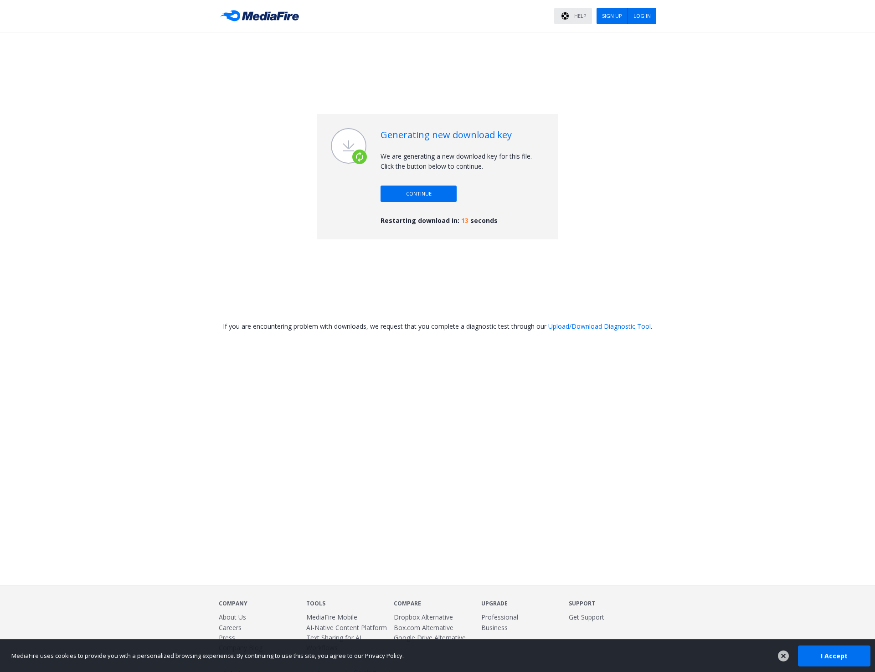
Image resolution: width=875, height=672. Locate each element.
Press (227, 637)
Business (494, 627)
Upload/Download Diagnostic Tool (599, 326)
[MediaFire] (262, 16)
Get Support (586, 617)
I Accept (834, 655)
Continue (419, 193)
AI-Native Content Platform (346, 627)
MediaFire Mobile (331, 617)
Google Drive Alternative (430, 637)
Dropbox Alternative (423, 617)
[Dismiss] (783, 656)
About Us (232, 617)
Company (233, 603)
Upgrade (494, 603)
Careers (230, 627)
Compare (407, 603)
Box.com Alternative (423, 627)
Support (582, 603)
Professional (499, 617)
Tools (315, 603)
